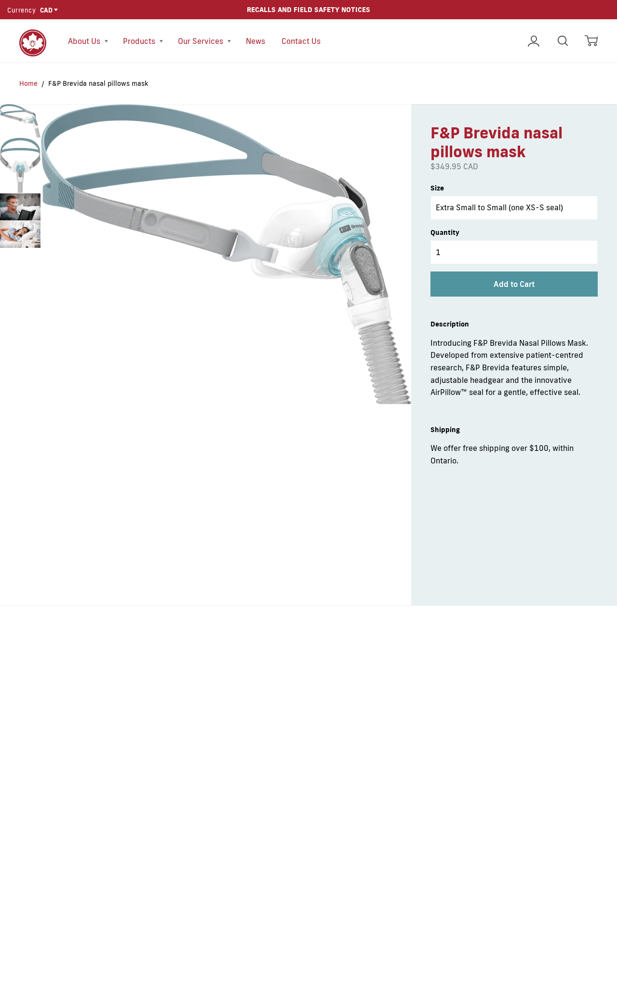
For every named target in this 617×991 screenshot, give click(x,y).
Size (437, 188)
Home (28, 83)
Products (140, 41)
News (255, 41)
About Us (85, 41)
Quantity (444, 232)
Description (449, 324)
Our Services (201, 41)
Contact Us (301, 41)
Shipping (445, 429)
